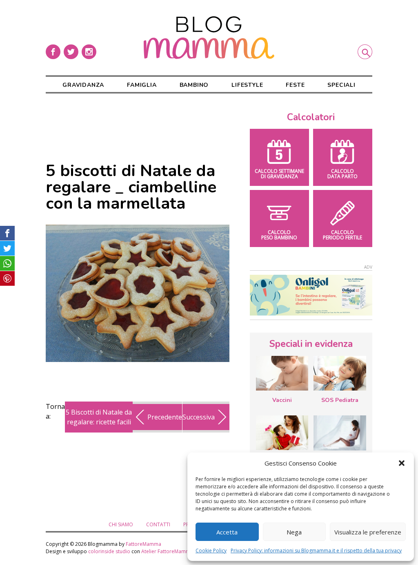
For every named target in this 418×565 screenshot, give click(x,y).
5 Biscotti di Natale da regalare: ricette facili (99, 417)
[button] (402, 463)
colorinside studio (109, 551)
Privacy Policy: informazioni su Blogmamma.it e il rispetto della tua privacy (316, 550)
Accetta (227, 532)
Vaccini (282, 400)
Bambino (194, 85)
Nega (294, 532)
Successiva (198, 417)
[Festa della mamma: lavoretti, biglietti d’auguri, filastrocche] (282, 432)
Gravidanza (83, 85)
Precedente (164, 417)
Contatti (158, 524)
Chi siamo (121, 524)
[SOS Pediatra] (340, 373)
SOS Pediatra (339, 400)
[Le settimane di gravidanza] (340, 432)
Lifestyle (247, 85)
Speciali (341, 85)
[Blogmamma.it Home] (209, 37)
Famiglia (141, 85)
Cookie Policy (211, 550)
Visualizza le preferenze (367, 532)
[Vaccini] (282, 373)
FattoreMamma (143, 544)
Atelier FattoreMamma (167, 551)
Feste (295, 85)
